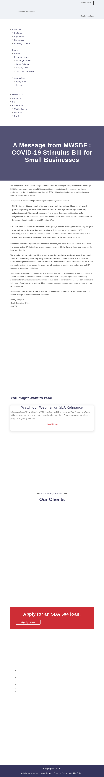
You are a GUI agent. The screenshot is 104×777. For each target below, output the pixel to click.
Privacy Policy (60, 773)
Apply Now (21, 81)
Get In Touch (20, 109)
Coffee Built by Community (22, 722)
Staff (16, 116)
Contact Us (17, 105)
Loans (15, 50)
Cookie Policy (24, 692)
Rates (17, 54)
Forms (19, 85)
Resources (17, 95)
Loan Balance (23, 64)
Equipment (19, 36)
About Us (16, 98)
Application (19, 78)
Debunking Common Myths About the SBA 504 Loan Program (38, 707)
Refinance (19, 40)
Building (18, 33)
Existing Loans (21, 57)
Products (16, 29)
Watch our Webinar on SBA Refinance (52, 407)
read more (52, 424)
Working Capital (22, 43)
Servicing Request (25, 71)
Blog (14, 102)
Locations (19, 112)
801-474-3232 (32, 657)
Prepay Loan (22, 68)
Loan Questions (24, 61)
